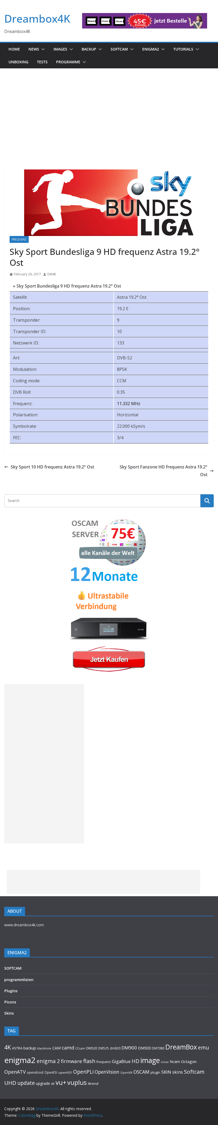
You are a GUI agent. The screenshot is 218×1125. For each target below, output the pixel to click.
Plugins (11, 990)
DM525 (103, 1048)
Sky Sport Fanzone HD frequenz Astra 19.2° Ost (163, 471)
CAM (56, 1048)
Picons (10, 1001)
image (150, 1060)
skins (177, 1072)
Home (14, 49)
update (26, 1082)
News (33, 49)
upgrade (43, 1083)
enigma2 (20, 1060)
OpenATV (15, 1072)
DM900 (129, 1048)
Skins (9, 1013)
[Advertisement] (109, 108)
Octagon (188, 1061)
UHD (10, 1082)
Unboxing (18, 61)
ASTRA (17, 1048)
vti (52, 1083)
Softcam (194, 1071)
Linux (165, 1062)
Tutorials (183, 49)
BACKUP (89, 49)
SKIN (166, 1072)
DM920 (144, 1048)
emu (203, 1047)
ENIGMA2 (150, 49)
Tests (42, 61)
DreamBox (181, 1047)
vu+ (61, 1082)
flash (89, 1061)
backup (29, 1048)
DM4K (51, 274)
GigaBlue (121, 1061)
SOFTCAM (119, 49)
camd (68, 1047)
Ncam (175, 1061)
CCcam (80, 1048)
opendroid (35, 1072)
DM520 (91, 1048)
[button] (42, 49)
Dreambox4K (37, 18)
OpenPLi (83, 1071)
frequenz (104, 1062)
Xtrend (93, 1083)
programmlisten (18, 979)
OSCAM (141, 1072)
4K (7, 1047)
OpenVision (107, 1072)
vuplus (77, 1082)
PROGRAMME (68, 61)
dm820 (115, 1048)
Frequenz (19, 239)
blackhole (44, 1048)
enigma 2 (48, 1061)
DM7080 (158, 1048)
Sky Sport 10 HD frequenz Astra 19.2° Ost (52, 467)
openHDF (65, 1072)
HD (135, 1061)
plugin (155, 1072)
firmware (71, 1061)
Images (60, 49)
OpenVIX (126, 1072)
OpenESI (50, 1072)
